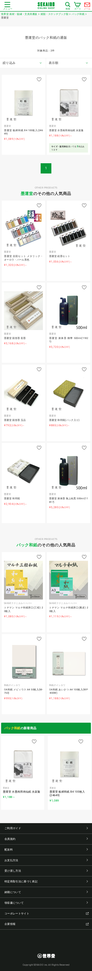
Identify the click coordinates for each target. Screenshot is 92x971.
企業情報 (9, 924)
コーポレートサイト (16, 913)
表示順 (53, 63)
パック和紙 (27, 545)
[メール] (87, 6)
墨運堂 (27, 193)
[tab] (23, 63)
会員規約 (9, 838)
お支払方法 (11, 860)
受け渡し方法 (12, 870)
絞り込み (9, 63)
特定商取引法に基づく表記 (21, 881)
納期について (12, 892)
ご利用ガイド (12, 828)
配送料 (8, 849)
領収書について (14, 902)
